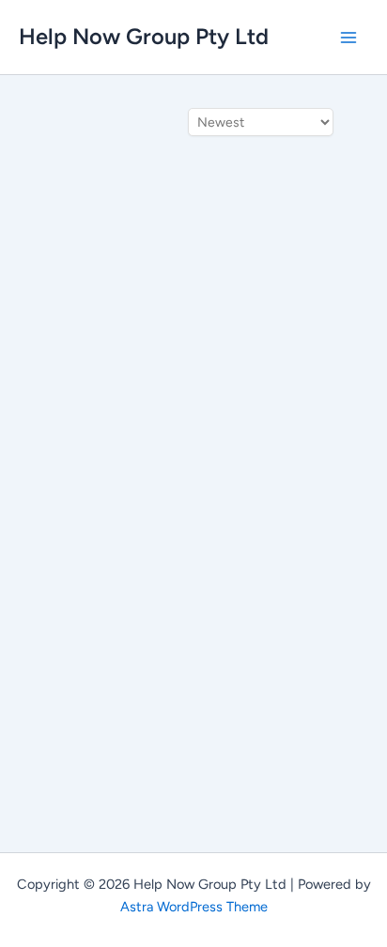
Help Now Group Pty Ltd (144, 36)
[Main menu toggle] (348, 37)
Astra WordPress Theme (194, 906)
